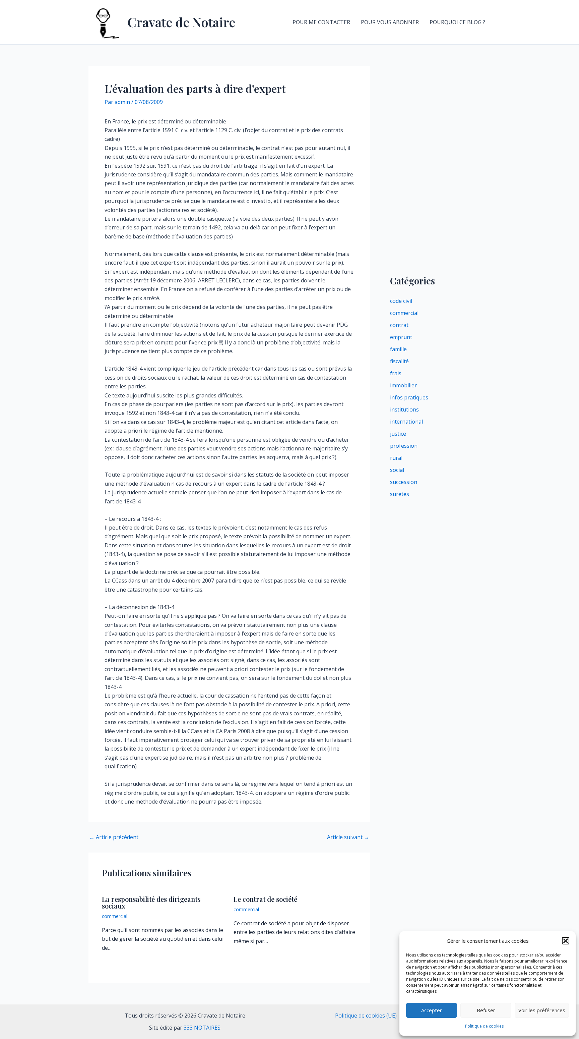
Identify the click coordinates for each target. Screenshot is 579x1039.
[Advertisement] (440, 166)
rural (396, 457)
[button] (565, 940)
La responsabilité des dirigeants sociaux (151, 902)
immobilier (403, 385)
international (406, 421)
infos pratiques (409, 397)
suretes (399, 494)
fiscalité (399, 361)
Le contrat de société (265, 899)
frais (395, 373)
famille (398, 349)
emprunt (401, 337)
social (397, 470)
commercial (114, 916)
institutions (404, 409)
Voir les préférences (541, 1010)
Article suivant (348, 837)
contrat (399, 325)
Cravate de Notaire (181, 22)
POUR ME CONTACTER (321, 22)
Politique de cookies (484, 1026)
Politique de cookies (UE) (366, 1015)
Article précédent (113, 837)
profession (403, 445)
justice (398, 433)
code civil (401, 301)
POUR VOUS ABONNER (390, 22)
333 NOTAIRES (202, 1027)
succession (403, 482)
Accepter (431, 1010)
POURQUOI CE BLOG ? (457, 22)
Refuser (486, 1010)
